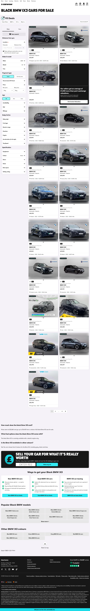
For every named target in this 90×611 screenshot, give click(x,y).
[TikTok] (16, 569)
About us (29, 559)
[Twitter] (6, 569)
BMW (6, 550)
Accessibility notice (74, 578)
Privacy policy (64, 576)
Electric (16, 1)
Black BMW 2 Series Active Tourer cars (34, 511)
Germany (9, 581)
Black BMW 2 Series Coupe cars (78, 511)
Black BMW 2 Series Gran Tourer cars (34, 516)
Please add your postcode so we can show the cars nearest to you (13, 52)
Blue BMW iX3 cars (12, 534)
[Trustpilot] (79, 564)
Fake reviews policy (72, 576)
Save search (15, 34)
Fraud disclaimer (51, 576)
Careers (51, 559)
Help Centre (4, 560)
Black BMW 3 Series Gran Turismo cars (78, 516)
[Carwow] (6, 4)
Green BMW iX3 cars (34, 534)
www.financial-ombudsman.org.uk (10, 600)
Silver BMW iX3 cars (12, 538)
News (28, 1)
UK (3, 581)
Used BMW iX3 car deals (45, 495)
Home (2, 550)
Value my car (47, 464)
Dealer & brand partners (55, 561)
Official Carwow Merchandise (33, 568)
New (2, 1)
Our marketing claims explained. (9, 589)
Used (6, 1)
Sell (21, 1)
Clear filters (5, 22)
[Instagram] (9, 569)
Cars (8, 29)
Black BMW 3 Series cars (56, 516)
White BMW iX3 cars (34, 538)
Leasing (11, 1)
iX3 (10, 550)
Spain (16, 581)
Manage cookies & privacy (41, 576)
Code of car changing (84, 578)
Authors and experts (31, 564)
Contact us (29, 561)
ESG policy (58, 576)
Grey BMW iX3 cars (56, 534)
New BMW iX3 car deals (15, 495)
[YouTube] (13, 569)
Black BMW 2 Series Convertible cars (56, 511)
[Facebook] (2, 569)
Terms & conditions (30, 576)
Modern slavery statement (83, 576)
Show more (44, 521)
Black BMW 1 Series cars (11, 511)
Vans (24, 1)
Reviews (33, 1)
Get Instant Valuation (74, 101)
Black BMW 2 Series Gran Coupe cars (12, 516)
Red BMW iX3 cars (78, 534)
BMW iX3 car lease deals (75, 495)
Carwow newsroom (31, 566)
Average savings (4, 591)
